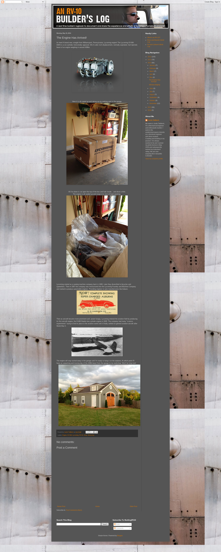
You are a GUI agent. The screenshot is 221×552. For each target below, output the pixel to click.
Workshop (91, 435)
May (151, 77)
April (151, 74)
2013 (150, 60)
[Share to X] (91, 432)
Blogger (120, 536)
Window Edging (154, 85)
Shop (85, 435)
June (151, 88)
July (151, 91)
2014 (150, 63)
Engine (64, 435)
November (153, 103)
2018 (150, 110)
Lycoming (76, 435)
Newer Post (61, 506)
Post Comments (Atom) (74, 510)
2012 (150, 57)
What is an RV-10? (153, 37)
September (154, 97)
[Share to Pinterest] (96, 432)
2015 (150, 107)
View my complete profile (154, 159)
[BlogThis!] (89, 432)
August (152, 94)
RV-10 (81, 435)
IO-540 (69, 435)
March (152, 71)
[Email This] (87, 432)
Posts (117, 524)
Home (97, 506)
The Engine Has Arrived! (154, 81)
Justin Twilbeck (153, 120)
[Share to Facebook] (94, 432)
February (153, 68)
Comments (119, 528)
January (153, 65)
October (152, 100)
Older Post (133, 506)
